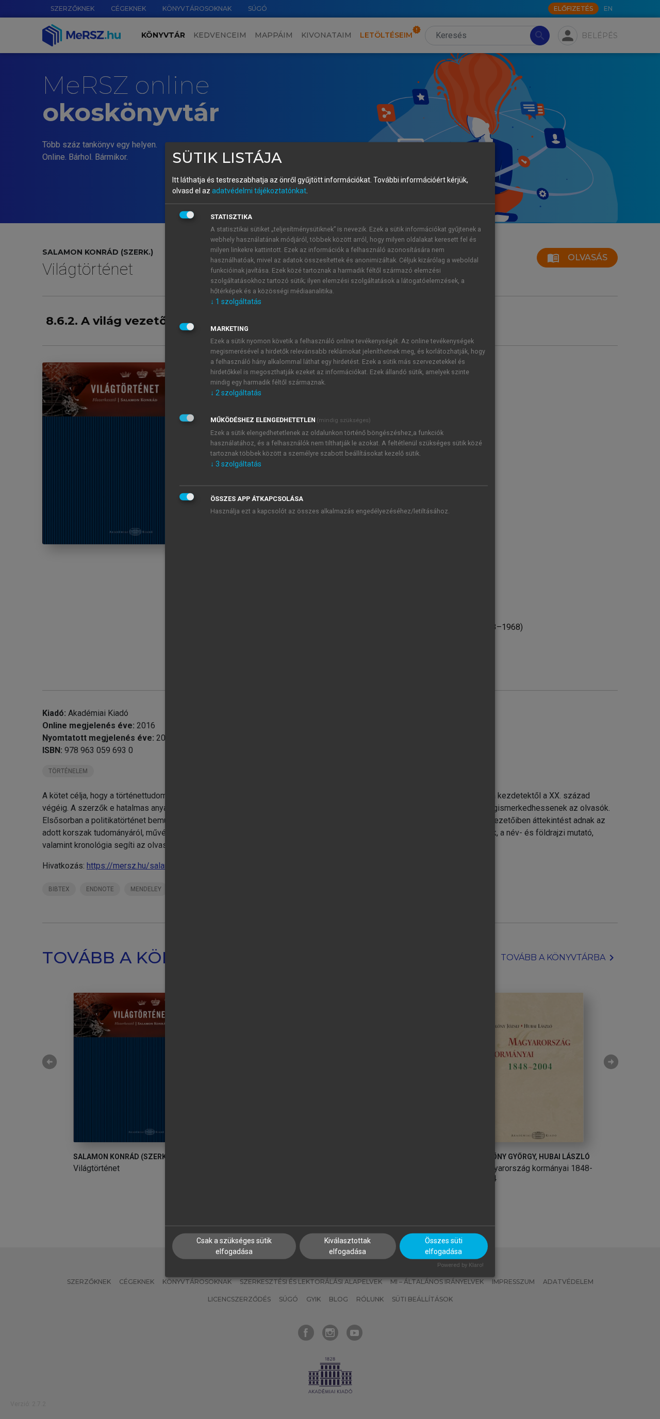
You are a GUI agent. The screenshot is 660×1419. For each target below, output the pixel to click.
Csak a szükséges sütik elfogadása (234, 1246)
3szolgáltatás (235, 464)
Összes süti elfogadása (444, 1246)
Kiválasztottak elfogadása (347, 1246)
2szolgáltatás (235, 393)
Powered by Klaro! (460, 1265)
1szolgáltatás (235, 301)
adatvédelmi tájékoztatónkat (259, 191)
